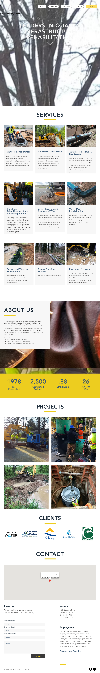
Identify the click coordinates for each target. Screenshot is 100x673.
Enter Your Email (9, 627)
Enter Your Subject (10, 633)
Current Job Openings (71, 651)
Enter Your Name (9, 620)
